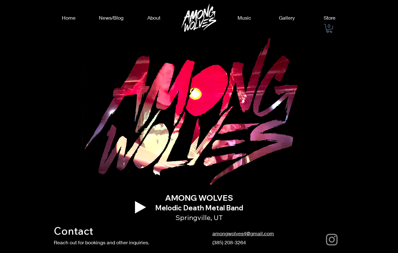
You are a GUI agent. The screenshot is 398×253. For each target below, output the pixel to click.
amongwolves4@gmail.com (243, 233)
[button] (329, 28)
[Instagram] (332, 239)
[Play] (140, 207)
